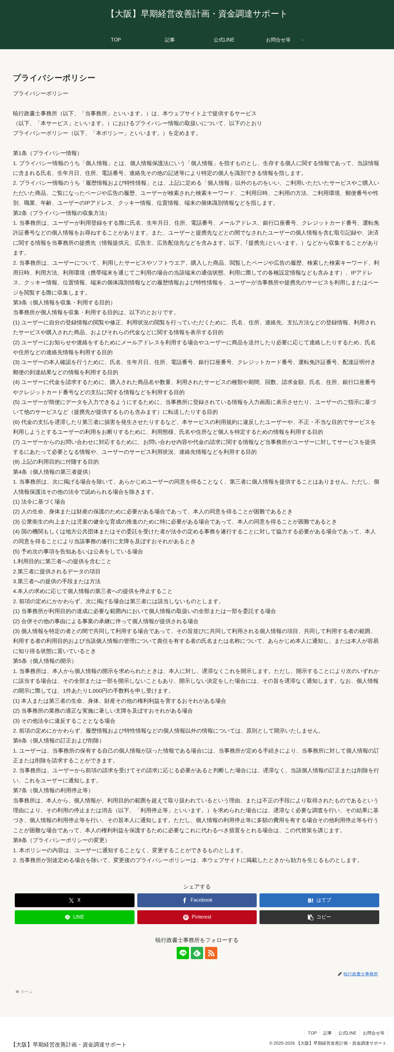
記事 (327, 1032)
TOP (312, 1032)
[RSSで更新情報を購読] (211, 953)
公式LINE (347, 1032)
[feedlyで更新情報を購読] (197, 953)
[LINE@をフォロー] (183, 953)
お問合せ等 (373, 1032)
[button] (319, 917)
